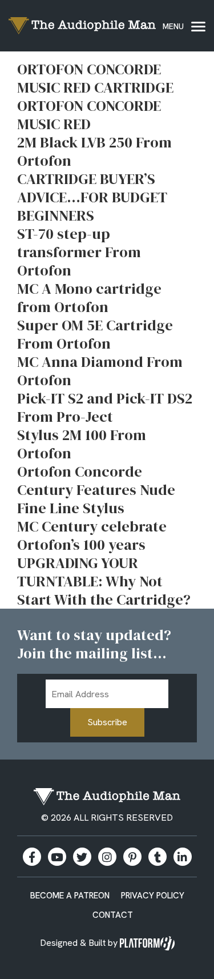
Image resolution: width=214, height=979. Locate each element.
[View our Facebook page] (32, 857)
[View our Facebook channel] (57, 857)
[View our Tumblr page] (157, 857)
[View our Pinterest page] (132, 857)
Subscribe (107, 722)
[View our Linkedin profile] (182, 857)
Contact (112, 915)
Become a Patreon (70, 895)
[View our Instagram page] (107, 857)
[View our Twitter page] (82, 857)
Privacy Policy (152, 895)
